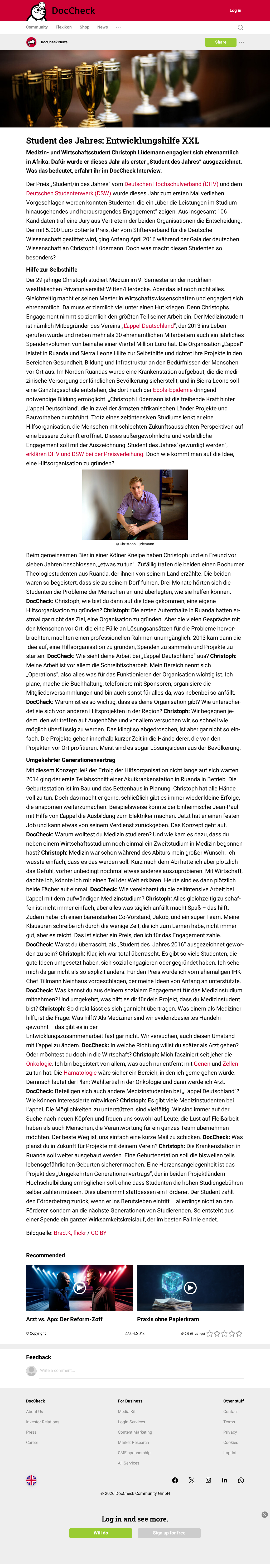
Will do (101, 1532)
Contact (230, 1411)
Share (220, 42)
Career (32, 1442)
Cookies (230, 1442)
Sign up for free (169, 1532)
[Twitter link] (192, 1480)
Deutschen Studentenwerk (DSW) (68, 193)
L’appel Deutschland (149, 326)
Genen (202, 1063)
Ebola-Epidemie (173, 390)
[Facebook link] (175, 1480)
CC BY (99, 1233)
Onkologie (39, 1063)
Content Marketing (135, 1432)
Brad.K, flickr (70, 1233)
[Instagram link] (208, 1480)
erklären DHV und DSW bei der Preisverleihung (84, 454)
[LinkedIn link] (225, 1480)
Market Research (133, 1442)
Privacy (230, 1432)
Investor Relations (42, 1421)
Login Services (131, 1421)
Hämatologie (80, 1072)
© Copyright (36, 1333)
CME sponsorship (134, 1452)
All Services (128, 1463)
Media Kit (127, 1411)
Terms (229, 1421)
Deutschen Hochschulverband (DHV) (171, 184)
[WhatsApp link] (241, 1480)
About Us (34, 1411)
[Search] (239, 28)
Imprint (230, 1452)
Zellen (230, 1063)
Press (31, 1432)
